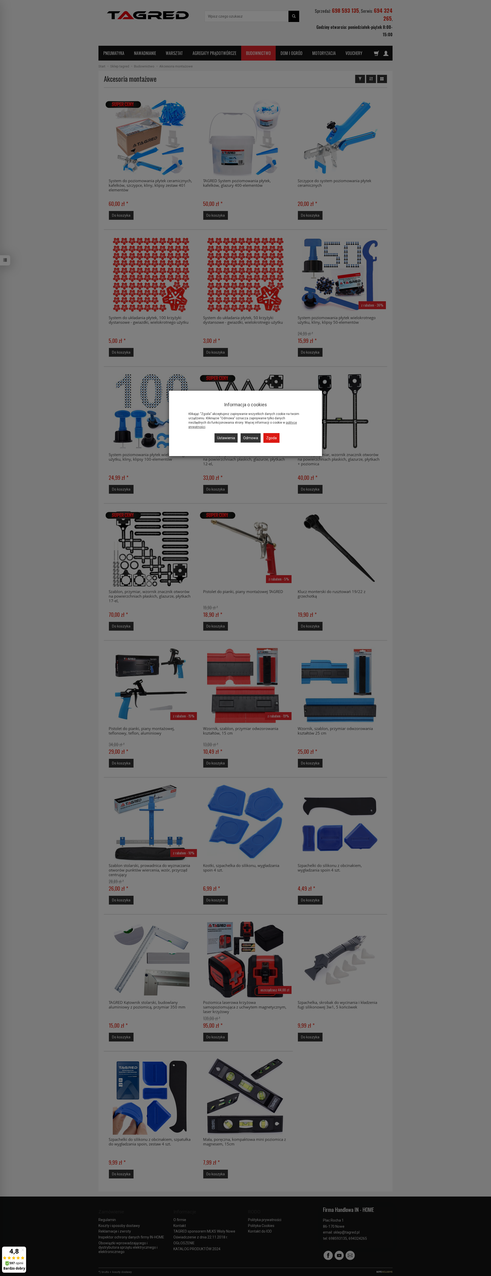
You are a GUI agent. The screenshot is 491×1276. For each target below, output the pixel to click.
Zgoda (271, 438)
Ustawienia (226, 438)
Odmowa (250, 438)
